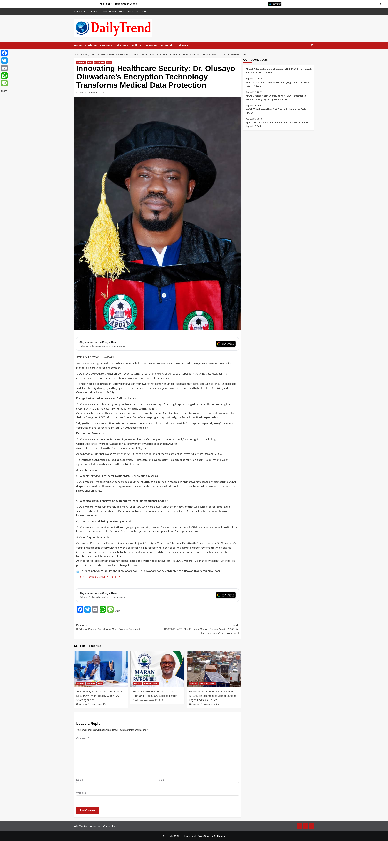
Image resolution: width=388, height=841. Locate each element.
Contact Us (109, 826)
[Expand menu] (193, 45)
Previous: (108, 627)
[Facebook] (4, 53)
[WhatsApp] (4, 75)
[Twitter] (4, 60)
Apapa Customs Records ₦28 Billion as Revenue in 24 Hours (277, 122)
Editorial (166, 45)
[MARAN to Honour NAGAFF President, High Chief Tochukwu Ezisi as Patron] (157, 669)
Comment (82, 738)
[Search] (312, 45)
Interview (151, 45)
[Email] (4, 68)
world (109, 62)
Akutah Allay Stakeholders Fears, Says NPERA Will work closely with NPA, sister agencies (99, 696)
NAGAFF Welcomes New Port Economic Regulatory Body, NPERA (276, 111)
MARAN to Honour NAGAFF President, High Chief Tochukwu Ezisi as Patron (156, 693)
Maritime (91, 45)
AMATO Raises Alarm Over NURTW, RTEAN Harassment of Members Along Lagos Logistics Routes (212, 696)
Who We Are (80, 11)
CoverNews (204, 835)
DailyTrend (83, 92)
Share (117, 610)
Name (80, 779)
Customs (106, 45)
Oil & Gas (122, 45)
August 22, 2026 (96, 704)
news (90, 62)
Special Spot (99, 62)
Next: (201, 629)
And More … (184, 45)
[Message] (4, 83)
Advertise (94, 11)
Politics (137, 45)
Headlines (81, 62)
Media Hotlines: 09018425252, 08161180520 (124, 11)
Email (163, 779)
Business (81, 683)
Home (78, 45)
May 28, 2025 (96, 92)
